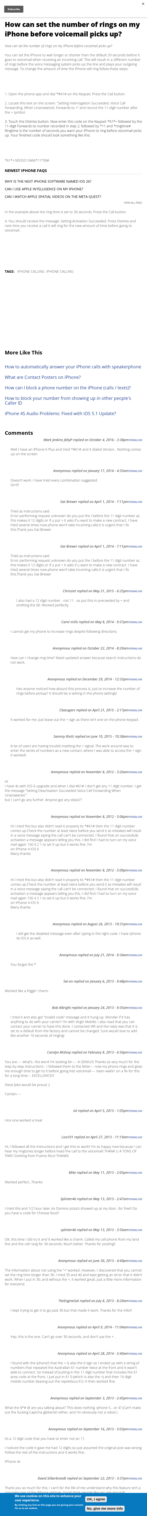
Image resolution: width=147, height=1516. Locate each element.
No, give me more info (105, 1508)
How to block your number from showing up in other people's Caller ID (68, 400)
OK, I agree (96, 1499)
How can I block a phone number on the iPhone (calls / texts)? (68, 388)
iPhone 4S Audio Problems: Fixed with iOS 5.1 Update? (60, 413)
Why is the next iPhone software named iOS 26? (48, 181)
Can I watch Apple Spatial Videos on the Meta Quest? (53, 196)
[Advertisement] (73, 312)
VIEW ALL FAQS (133, 202)
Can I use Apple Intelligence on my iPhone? (44, 189)
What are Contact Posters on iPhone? (43, 377)
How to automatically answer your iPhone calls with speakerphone (73, 367)
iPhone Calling (30, 271)
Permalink (135, 440)
